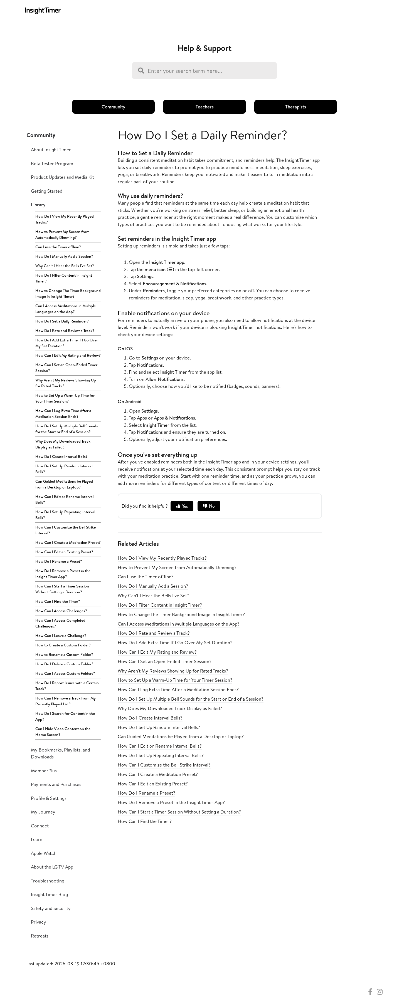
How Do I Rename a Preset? (58, 561)
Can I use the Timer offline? (58, 247)
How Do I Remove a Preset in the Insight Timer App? (62, 573)
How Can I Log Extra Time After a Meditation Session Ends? (63, 413)
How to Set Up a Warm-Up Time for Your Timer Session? (65, 398)
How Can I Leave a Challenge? (60, 635)
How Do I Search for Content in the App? (65, 716)
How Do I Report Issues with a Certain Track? (67, 685)
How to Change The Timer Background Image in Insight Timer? (68, 293)
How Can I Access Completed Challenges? (60, 623)
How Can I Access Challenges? (61, 611)
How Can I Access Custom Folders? (65, 673)
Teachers (205, 106)
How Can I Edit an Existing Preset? (64, 552)
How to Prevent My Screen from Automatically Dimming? (62, 234)
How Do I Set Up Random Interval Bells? (63, 469)
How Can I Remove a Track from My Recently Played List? (65, 701)
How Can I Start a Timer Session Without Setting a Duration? (62, 589)
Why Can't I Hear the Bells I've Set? (64, 266)
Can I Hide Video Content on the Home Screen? (62, 731)
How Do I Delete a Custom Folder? (64, 664)
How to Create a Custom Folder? (63, 645)
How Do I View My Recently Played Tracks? (64, 219)
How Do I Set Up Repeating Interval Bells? (65, 514)
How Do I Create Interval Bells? (61, 456)
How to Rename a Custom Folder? (64, 654)
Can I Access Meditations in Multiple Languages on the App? (65, 308)
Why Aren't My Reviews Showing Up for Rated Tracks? (65, 383)
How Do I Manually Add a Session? (64, 256)
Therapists (295, 106)
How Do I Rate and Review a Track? (64, 330)
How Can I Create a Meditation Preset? (68, 542)
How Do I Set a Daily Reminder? (62, 321)
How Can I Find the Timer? (57, 601)
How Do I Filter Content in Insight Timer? (63, 278)
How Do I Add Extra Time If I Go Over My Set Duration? (66, 343)
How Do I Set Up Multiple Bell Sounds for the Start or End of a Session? (66, 429)
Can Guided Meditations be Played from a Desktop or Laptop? (64, 484)
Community (113, 106)
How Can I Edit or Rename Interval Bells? (64, 499)
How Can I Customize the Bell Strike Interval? (65, 530)
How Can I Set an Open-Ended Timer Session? (66, 367)
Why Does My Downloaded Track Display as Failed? (62, 444)
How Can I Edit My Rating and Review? (68, 355)
